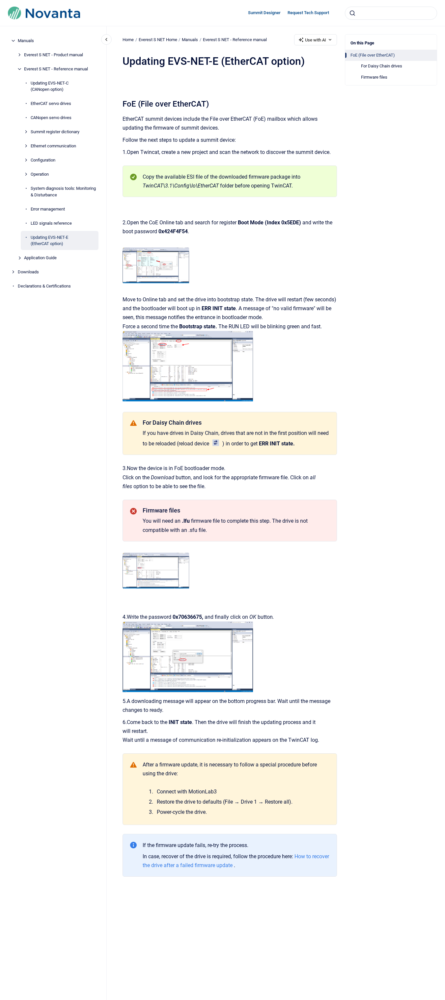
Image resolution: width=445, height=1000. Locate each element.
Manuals (26, 40)
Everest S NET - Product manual (53, 54)
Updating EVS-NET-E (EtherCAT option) (49, 240)
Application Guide (40, 257)
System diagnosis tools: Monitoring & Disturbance (63, 191)
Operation (40, 174)
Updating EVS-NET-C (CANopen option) (50, 86)
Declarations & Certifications (44, 286)
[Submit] (352, 13)
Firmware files (374, 77)
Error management (48, 209)
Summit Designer (264, 12)
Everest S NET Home (158, 39)
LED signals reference (51, 223)
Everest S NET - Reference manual (56, 68)
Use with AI (315, 40)
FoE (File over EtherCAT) (372, 55)
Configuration (43, 160)
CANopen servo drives (51, 117)
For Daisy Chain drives (381, 65)
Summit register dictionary (55, 131)
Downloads (28, 271)
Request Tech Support (308, 12)
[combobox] (391, 13)
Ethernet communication (53, 145)
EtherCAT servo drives (51, 103)
